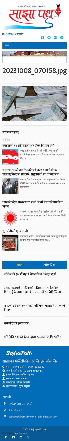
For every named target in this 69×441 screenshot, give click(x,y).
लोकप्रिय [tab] (49, 265)
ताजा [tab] (20, 265)
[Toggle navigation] (6, 45)
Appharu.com (22, 433)
